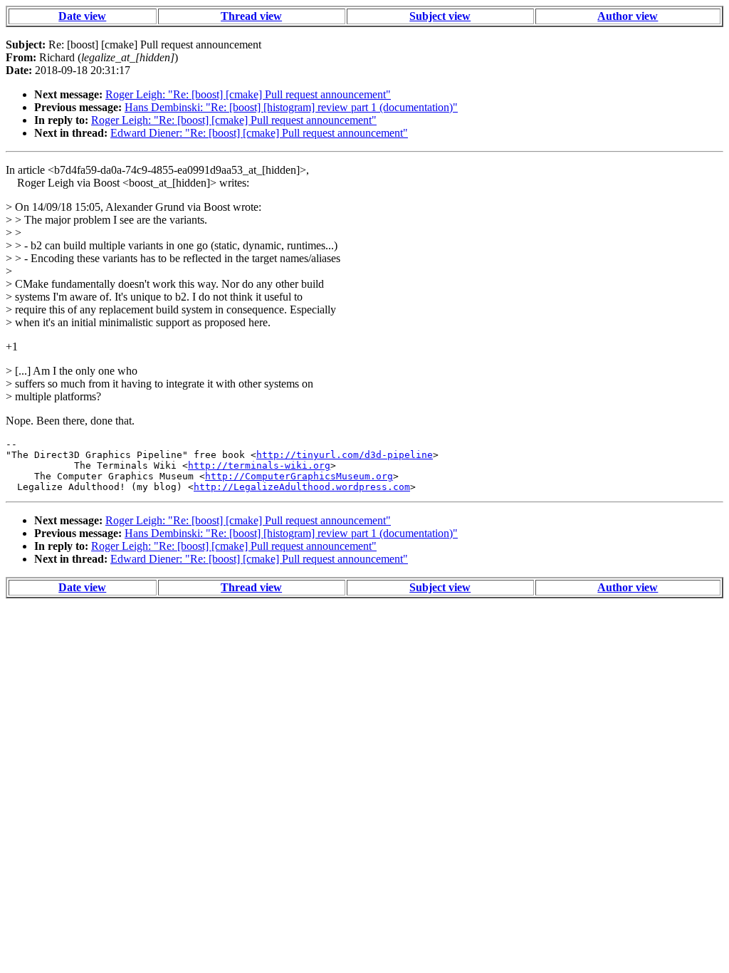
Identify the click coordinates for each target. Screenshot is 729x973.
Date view (82, 16)
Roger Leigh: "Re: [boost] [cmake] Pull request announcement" (248, 94)
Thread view (251, 16)
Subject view (440, 16)
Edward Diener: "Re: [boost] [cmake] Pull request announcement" (259, 133)
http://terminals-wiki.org (259, 465)
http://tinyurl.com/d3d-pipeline (344, 454)
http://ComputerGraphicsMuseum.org (299, 476)
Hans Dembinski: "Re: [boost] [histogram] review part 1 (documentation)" (291, 107)
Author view (627, 16)
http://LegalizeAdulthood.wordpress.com (302, 487)
